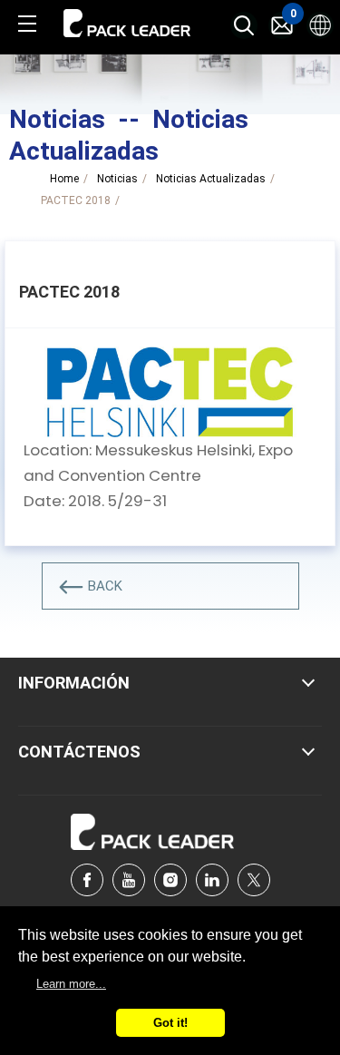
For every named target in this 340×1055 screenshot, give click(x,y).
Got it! (170, 1023)
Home (64, 178)
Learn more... (71, 984)
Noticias (117, 178)
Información (74, 682)
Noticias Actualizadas (211, 178)
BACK (105, 586)
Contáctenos (79, 751)
